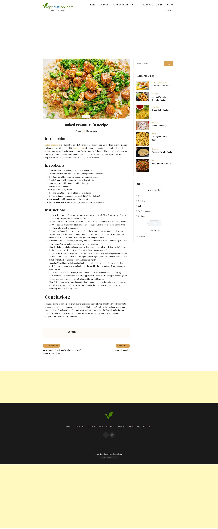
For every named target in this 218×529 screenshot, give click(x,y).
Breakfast (155, 107)
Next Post (121, 346)
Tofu (86, 117)
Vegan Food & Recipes (124, 5)
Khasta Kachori (157, 82)
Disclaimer (133, 426)
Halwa (154, 133)
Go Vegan (155, 94)
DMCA (121, 426)
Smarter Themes (111, 457)
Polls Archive (141, 236)
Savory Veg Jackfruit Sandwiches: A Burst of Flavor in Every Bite (62, 352)
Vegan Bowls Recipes (151, 5)
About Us (103, 5)
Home (92, 5)
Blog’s (170, 5)
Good (140, 196)
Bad (139, 206)
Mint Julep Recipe (122, 350)
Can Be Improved (145, 211)
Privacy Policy (106, 426)
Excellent (141, 201)
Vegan (165, 82)
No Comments (143, 216)
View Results (154, 230)
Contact (169, 10)
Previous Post (53, 346)
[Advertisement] (109, 32)
